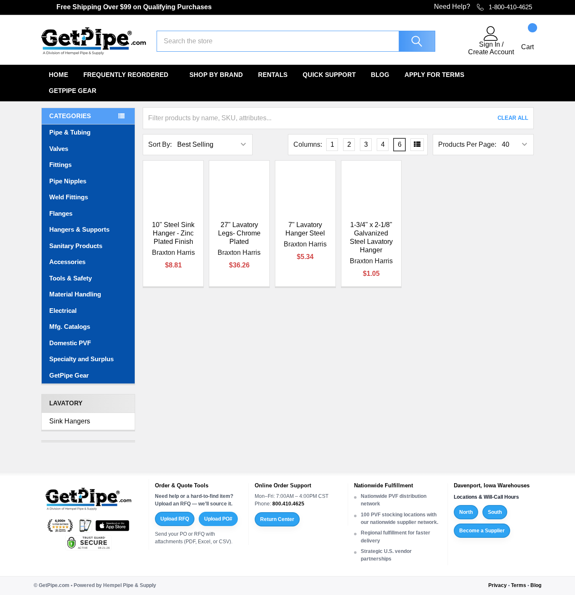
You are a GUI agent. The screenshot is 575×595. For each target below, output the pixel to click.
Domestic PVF (70, 342)
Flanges (60, 213)
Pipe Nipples (67, 181)
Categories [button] (70, 115)
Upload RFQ (174, 519)
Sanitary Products (75, 245)
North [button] (466, 512)
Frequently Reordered (125, 74)
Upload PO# (218, 519)
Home (58, 74)
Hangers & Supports (79, 229)
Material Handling (75, 294)
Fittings (60, 164)
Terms (518, 585)
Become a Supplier (482, 531)
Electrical (63, 310)
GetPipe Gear (72, 90)
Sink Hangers (69, 421)
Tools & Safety (70, 278)
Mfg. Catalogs (69, 326)
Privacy (497, 585)
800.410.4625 (288, 504)
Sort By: (160, 144)
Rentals (273, 74)
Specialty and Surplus (81, 358)
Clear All (513, 118)
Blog (380, 74)
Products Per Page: (467, 144)
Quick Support (329, 74)
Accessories (67, 261)
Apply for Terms (434, 74)
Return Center (277, 519)
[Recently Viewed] (456, 41)
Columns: (307, 144)
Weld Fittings (68, 197)
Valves (58, 148)
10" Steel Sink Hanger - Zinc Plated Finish (173, 233)
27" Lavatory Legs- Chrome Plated (239, 233)
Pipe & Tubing (70, 132)
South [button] (495, 512)
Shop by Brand (216, 74)
